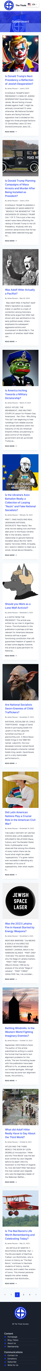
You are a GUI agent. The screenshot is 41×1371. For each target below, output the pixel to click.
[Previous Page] (5, 1294)
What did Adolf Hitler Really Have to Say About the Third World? (20, 1133)
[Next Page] (36, 1294)
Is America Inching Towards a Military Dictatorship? (16, 394)
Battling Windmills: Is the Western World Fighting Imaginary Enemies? (19, 1032)
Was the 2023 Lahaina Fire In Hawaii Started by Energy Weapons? (19, 927)
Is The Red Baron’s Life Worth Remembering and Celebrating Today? (20, 1234)
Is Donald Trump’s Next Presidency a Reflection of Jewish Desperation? (19, 80)
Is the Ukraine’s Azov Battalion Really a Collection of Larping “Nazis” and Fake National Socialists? (20, 502)
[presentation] (20, 54)
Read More (11, 132)
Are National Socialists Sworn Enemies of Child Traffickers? (19, 708)
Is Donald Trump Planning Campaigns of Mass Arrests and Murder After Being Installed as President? (20, 188)
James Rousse (12, 88)
